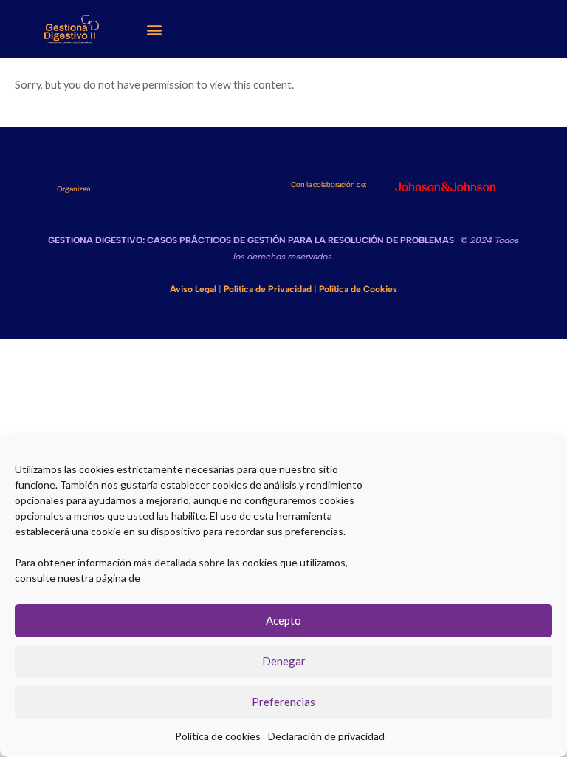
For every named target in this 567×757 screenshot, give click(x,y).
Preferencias (283, 701)
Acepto (283, 620)
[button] (154, 29)
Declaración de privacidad (326, 736)
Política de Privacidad (268, 289)
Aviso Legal (193, 289)
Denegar (284, 661)
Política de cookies (218, 736)
